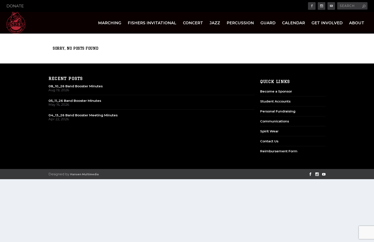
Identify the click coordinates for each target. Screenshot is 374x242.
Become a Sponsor (276, 91)
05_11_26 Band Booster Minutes (74, 101)
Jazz (215, 23)
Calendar (293, 23)
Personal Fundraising (277, 111)
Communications (274, 121)
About (356, 23)
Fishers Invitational (152, 23)
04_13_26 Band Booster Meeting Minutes (83, 115)
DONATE (15, 6)
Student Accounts (275, 101)
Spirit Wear (269, 131)
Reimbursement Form (278, 151)
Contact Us (269, 141)
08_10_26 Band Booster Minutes (75, 86)
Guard (268, 23)
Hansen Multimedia (84, 174)
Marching (109, 23)
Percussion (240, 23)
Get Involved (327, 23)
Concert (193, 23)
